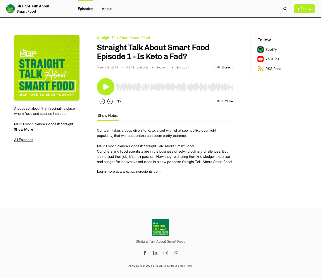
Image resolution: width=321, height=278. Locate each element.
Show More (23, 129)
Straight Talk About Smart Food (33, 9)
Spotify (271, 49)
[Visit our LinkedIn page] (155, 253)
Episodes (85, 9)
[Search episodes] (285, 8)
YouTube (272, 59)
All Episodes (23, 140)
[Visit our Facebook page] (145, 253)
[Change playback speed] (119, 101)
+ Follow (304, 9)
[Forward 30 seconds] (110, 101)
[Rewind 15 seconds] (102, 101)
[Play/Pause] (105, 87)
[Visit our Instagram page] (166, 253)
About (107, 9)
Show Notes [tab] (108, 115)
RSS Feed (273, 69)
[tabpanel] (165, 156)
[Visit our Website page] (176, 253)
